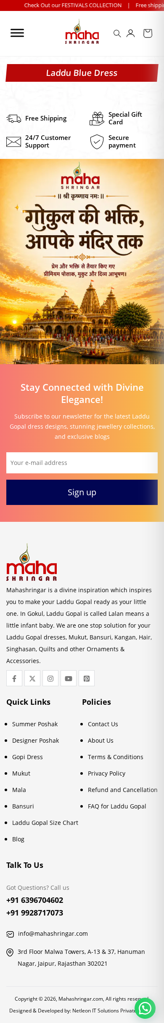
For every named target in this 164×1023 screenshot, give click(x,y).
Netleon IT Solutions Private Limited (113, 1010)
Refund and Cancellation (123, 790)
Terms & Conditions (115, 757)
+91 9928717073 (34, 913)
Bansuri (23, 806)
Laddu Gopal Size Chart (45, 823)
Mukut (21, 773)
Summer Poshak (35, 724)
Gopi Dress (27, 757)
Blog (18, 839)
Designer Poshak (35, 740)
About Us (101, 740)
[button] (145, 1008)
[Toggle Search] (119, 36)
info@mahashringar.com (53, 933)
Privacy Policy (106, 773)
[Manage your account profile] (131, 35)
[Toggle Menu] (17, 33)
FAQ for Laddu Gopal (117, 806)
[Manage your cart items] (148, 35)
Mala (19, 790)
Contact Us (103, 724)
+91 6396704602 (34, 900)
